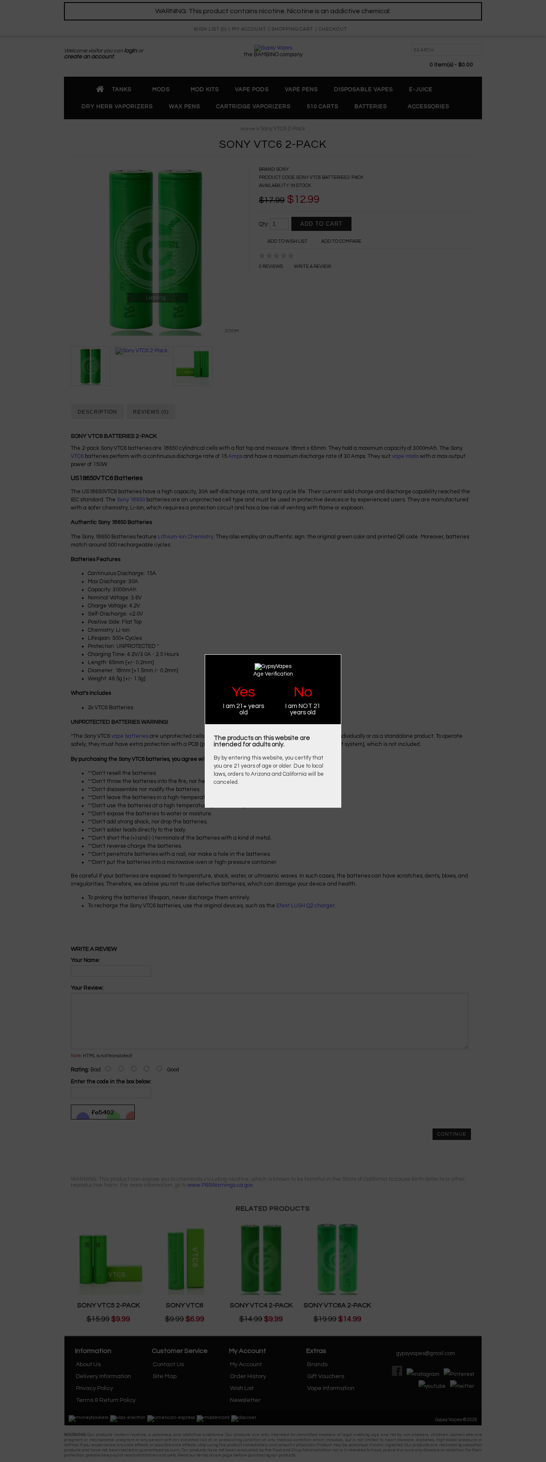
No (302, 692)
